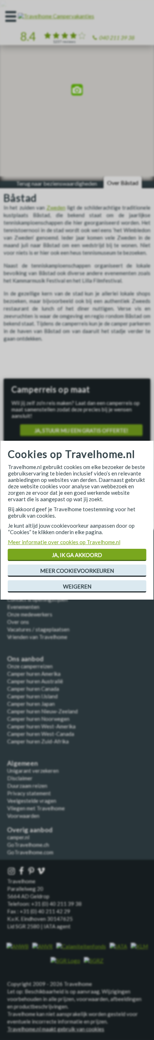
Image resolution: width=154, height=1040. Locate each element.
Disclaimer (20, 778)
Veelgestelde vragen (31, 800)
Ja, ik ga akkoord (77, 555)
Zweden (56, 207)
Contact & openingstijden (37, 599)
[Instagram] (12, 871)
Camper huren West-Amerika (41, 726)
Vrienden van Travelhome (37, 637)
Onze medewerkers (29, 614)
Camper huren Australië (35, 681)
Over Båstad (122, 182)
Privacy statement (29, 793)
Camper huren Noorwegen (38, 719)
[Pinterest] (32, 871)
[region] (77, 90)
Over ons (18, 622)
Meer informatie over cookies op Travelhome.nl (64, 542)
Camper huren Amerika (34, 673)
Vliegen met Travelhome (36, 808)
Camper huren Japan (31, 703)
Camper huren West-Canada (40, 734)
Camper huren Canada (33, 688)
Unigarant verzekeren (33, 770)
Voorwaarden (23, 815)
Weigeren (77, 586)
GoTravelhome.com (30, 852)
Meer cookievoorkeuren (77, 570)
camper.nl (18, 837)
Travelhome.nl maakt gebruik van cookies (55, 1029)
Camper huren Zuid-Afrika (38, 741)
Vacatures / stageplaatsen (38, 629)
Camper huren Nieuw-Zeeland (42, 711)
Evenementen (23, 607)
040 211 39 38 (116, 37)
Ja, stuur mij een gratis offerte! (81, 430)
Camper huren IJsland (32, 696)
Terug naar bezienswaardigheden (56, 183)
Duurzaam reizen (27, 785)
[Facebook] (22, 871)
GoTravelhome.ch (28, 844)
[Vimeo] (42, 871)
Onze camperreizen (30, 666)
